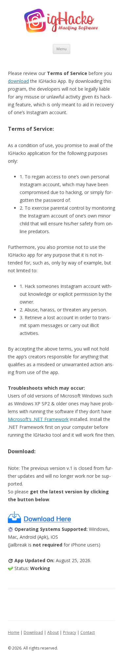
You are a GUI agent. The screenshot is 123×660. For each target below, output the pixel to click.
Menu (61, 48)
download (18, 81)
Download (33, 632)
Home (13, 632)
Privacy (69, 632)
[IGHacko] (61, 22)
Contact (87, 632)
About (53, 632)
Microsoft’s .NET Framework (38, 419)
